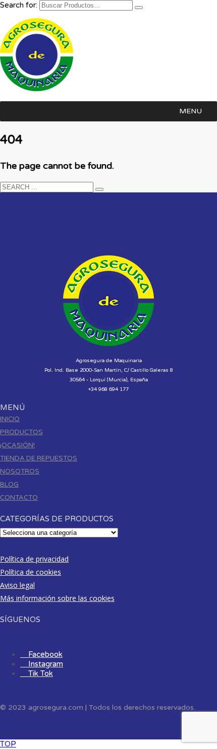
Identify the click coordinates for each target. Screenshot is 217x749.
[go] (99, 189)
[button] (190, 111)
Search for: (18, 5)
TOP (8, 743)
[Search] (139, 7)
